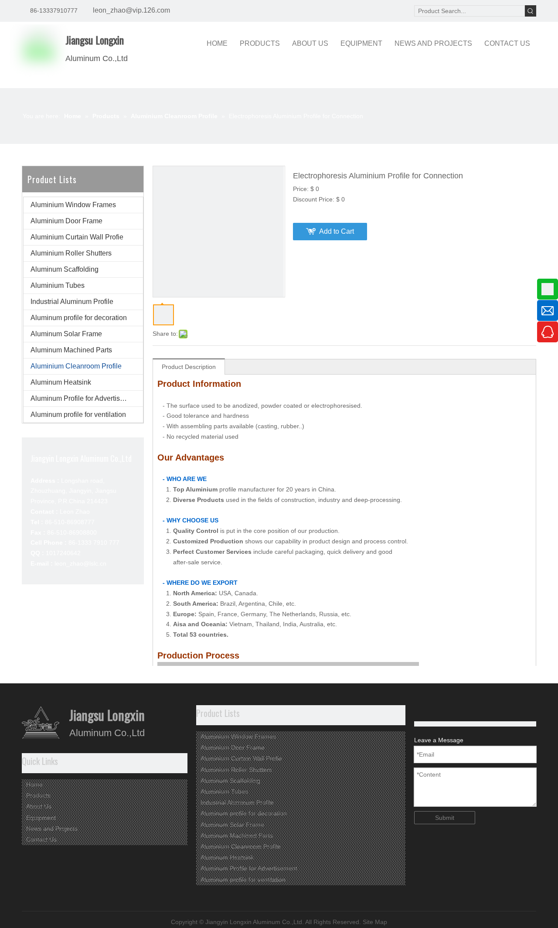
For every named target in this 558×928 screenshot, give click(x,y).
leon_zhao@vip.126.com (131, 10)
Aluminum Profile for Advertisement (85, 398)
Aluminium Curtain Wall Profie (77, 237)
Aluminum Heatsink (61, 382)
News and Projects (52, 828)
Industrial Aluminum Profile (72, 301)
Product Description (189, 366)
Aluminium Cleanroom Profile (76, 366)
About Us (38, 806)
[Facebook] (447, 711)
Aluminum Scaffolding (65, 269)
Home (34, 784)
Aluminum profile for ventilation (78, 414)
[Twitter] (433, 711)
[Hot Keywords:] (530, 11)
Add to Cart (336, 231)
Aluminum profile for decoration (79, 317)
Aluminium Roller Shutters (71, 253)
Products (38, 795)
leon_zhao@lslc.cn (80, 563)
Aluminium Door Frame (66, 221)
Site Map (375, 921)
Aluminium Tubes (58, 285)
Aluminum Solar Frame (66, 334)
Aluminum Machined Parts (71, 350)
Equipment (41, 817)
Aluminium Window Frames (73, 204)
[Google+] (420, 711)
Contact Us (41, 839)
